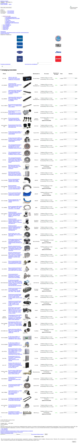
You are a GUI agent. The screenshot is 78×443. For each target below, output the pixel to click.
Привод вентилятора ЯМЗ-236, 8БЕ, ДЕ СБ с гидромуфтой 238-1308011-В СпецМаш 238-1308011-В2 (15, 331)
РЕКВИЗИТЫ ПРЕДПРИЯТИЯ (12, 22)
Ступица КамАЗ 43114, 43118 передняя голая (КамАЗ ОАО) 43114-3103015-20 (14, 406)
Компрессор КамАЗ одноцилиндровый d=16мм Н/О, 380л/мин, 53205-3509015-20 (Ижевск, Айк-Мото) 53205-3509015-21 (15, 214)
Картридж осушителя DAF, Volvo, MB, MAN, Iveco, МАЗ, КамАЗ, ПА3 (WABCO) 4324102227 (14, 167)
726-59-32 (10, 13)
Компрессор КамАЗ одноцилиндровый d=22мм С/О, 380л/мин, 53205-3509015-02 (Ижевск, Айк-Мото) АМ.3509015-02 (15, 228)
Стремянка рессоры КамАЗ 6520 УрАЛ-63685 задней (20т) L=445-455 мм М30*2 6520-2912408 (15, 399)
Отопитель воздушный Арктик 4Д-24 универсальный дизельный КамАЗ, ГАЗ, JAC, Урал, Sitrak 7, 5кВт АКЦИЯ (14, 290)
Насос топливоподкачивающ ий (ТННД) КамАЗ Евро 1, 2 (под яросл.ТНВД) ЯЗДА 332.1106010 (15, 269)
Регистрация (34, 434)
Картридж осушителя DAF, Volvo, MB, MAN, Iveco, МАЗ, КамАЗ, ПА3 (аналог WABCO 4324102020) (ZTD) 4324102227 (14, 173)
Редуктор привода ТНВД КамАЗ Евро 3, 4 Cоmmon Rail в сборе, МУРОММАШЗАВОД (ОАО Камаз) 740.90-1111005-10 (15, 372)
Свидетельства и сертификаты (31, 64)
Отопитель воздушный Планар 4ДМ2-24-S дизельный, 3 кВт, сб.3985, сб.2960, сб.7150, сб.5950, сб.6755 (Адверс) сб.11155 (14, 303)
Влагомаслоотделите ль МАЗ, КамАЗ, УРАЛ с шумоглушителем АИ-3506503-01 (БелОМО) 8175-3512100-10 (14, 112)
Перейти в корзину (4, 1)
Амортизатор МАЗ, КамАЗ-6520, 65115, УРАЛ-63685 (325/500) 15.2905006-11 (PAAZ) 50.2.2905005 (15, 99)
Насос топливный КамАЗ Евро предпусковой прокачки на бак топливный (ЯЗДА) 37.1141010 (14, 262)
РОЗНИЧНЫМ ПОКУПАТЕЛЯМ (12, 18)
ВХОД (10, 4)
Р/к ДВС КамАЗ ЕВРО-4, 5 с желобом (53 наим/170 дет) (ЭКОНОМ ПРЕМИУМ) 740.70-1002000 (15, 344)
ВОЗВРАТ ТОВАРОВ (10, 21)
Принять (74, 441)
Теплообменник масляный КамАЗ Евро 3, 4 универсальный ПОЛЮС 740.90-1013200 (15, 412)
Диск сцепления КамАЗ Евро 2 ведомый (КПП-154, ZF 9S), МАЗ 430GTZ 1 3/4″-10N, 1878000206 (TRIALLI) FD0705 (14, 146)
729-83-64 (10, 10)
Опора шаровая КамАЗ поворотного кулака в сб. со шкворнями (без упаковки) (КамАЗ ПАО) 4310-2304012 (14, 276)
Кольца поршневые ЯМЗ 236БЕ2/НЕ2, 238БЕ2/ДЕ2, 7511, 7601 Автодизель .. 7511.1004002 (15, 207)
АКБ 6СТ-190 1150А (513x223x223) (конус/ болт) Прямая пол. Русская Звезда (14, 78)
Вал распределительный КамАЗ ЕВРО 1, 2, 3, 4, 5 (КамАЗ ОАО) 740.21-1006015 (15, 105)
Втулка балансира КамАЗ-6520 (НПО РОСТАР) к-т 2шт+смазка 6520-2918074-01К (15, 126)
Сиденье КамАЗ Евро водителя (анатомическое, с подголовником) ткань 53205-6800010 (14, 379)
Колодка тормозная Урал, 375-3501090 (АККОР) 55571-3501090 (14, 200)
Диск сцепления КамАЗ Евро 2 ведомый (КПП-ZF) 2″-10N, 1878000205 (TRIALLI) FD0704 (14, 153)
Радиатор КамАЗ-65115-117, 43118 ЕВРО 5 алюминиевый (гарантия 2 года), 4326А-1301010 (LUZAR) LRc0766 (14, 358)
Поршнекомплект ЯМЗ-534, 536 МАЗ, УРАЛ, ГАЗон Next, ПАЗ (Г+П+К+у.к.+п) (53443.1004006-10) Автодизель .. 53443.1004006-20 (15, 324)
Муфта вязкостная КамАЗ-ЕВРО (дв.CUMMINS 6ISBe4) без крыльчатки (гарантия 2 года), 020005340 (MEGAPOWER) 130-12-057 (15, 241)
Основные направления (5, 64)
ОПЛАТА (7, 19)
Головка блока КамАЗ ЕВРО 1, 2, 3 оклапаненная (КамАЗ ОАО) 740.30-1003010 (15, 132)
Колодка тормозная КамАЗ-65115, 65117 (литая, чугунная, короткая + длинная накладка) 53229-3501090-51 (14, 187)
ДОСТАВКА (8, 20)
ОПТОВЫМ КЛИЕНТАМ (10, 17)
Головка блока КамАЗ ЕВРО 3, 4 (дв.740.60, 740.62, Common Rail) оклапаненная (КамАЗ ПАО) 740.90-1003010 (15, 139)
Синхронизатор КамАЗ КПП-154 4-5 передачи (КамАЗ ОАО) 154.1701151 (15, 385)
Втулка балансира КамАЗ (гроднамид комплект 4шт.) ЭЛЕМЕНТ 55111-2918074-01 (14, 119)
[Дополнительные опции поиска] (74, 7)
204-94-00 (10, 11)
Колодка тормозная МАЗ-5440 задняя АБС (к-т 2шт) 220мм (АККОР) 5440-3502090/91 (14, 194)
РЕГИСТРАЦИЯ (3, 4)
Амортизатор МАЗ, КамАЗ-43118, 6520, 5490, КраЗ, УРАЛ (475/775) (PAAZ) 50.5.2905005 (15, 85)
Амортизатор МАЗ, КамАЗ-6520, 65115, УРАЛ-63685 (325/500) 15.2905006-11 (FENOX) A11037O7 (15, 92)
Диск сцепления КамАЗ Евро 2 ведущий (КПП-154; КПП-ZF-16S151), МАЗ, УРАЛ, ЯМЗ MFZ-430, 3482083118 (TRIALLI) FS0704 (15, 160)
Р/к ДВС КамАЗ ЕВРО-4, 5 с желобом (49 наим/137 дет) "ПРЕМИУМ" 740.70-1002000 (14, 337)
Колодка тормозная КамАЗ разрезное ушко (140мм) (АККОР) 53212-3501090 (14, 180)
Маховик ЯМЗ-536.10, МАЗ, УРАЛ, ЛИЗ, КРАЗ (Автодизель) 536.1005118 (15, 234)
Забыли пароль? (40, 434)
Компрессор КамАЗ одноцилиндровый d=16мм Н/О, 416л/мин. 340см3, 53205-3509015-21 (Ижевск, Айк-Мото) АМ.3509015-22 (15, 221)
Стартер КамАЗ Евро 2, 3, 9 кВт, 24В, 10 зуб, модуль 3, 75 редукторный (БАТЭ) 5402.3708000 (15, 392)
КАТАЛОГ (7, 23)
